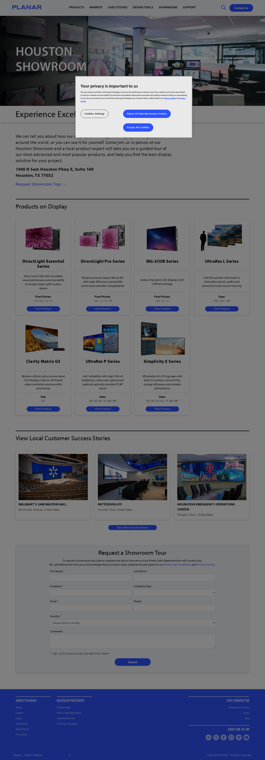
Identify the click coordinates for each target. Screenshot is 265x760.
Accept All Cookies (138, 127)
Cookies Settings (94, 113)
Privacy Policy (170, 98)
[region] (133, 107)
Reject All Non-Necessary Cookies (147, 113)
